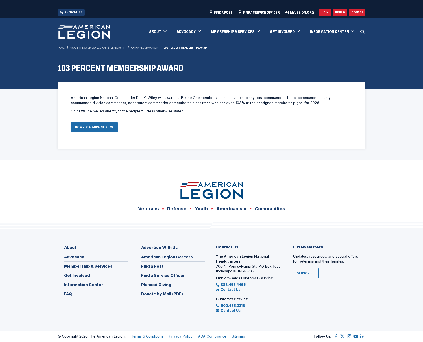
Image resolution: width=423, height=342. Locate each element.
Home (61, 47)
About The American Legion (88, 47)
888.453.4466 (233, 284)
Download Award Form (95, 128)
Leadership (118, 47)
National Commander (144, 47)
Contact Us (230, 289)
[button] (157, 32)
